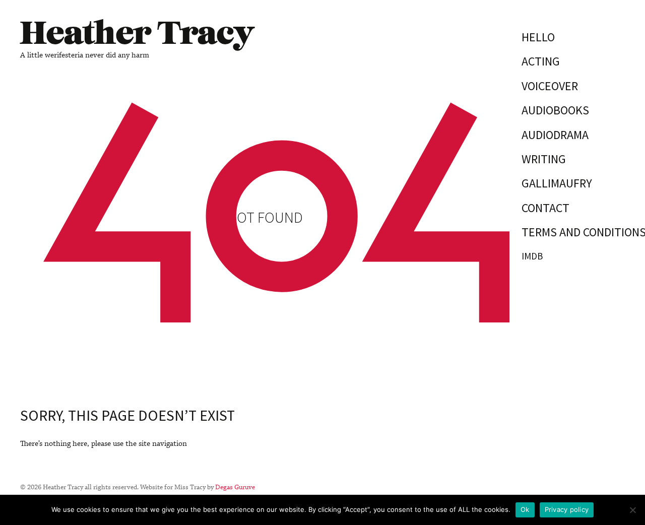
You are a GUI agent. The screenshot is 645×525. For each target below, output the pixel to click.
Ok (525, 509)
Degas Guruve (235, 487)
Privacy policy (567, 509)
